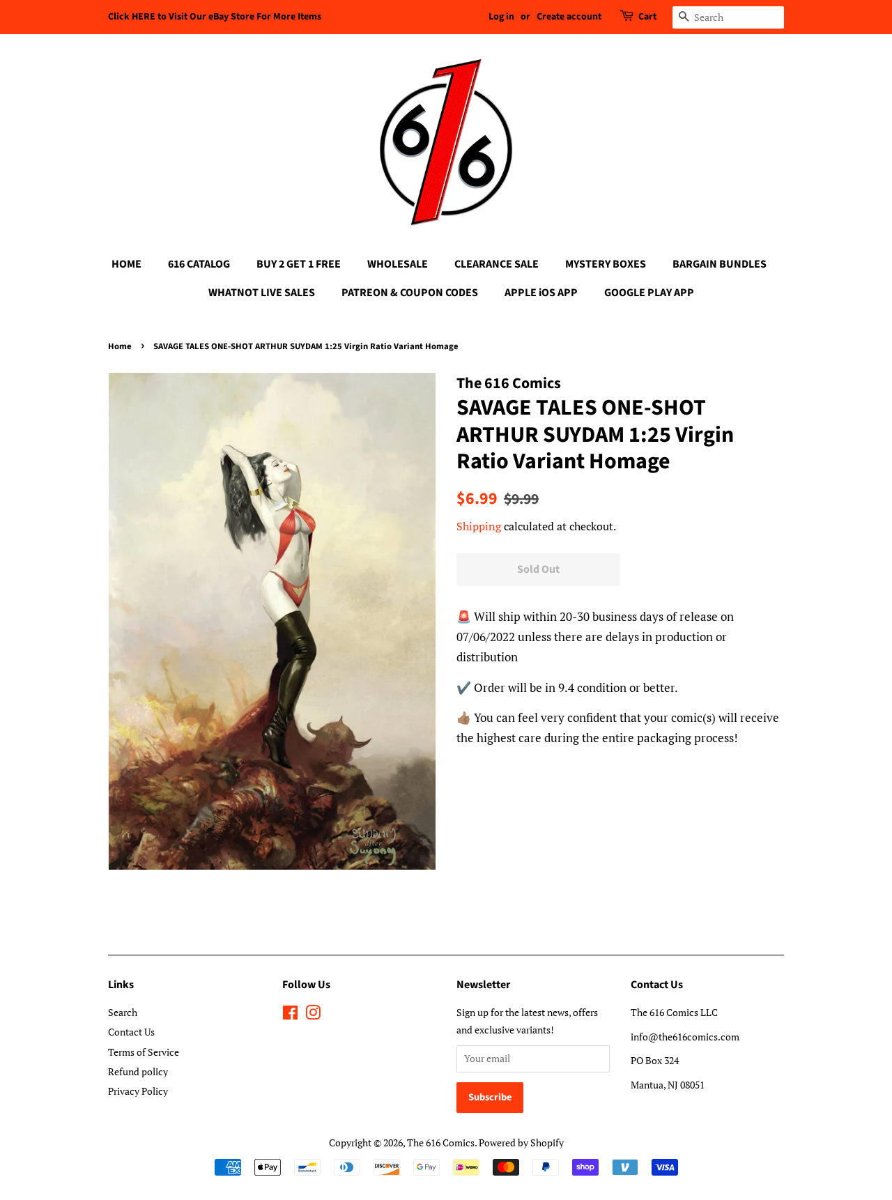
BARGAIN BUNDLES (719, 264)
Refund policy (138, 1071)
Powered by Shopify (521, 1142)
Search (122, 1012)
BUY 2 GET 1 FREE (298, 264)
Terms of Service (143, 1052)
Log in (501, 17)
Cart (647, 17)
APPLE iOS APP (541, 292)
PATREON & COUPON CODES (409, 292)
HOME (126, 264)
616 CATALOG (199, 264)
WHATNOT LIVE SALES (261, 292)
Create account (569, 17)
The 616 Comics (441, 1142)
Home (120, 346)
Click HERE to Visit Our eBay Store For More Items (214, 17)
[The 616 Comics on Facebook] (290, 1015)
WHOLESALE (397, 264)
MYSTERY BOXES (605, 264)
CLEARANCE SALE (496, 264)
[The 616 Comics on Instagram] (313, 1015)
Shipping (478, 526)
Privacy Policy (138, 1091)
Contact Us (131, 1031)
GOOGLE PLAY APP (649, 292)
